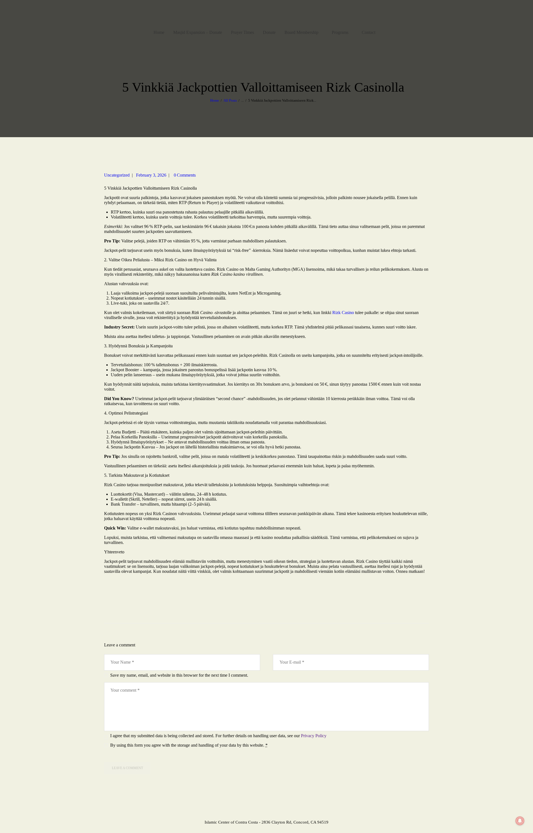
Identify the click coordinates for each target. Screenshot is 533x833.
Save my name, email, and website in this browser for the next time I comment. (179, 675)
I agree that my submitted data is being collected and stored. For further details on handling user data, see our (218, 735)
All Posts (230, 100)
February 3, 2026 (151, 175)
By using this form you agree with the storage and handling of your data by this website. (189, 745)
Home (214, 100)
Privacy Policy (313, 735)
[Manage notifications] (520, 820)
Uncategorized (117, 175)
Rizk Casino (343, 312)
